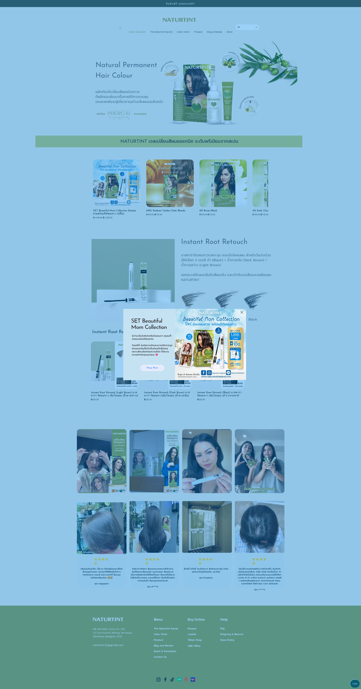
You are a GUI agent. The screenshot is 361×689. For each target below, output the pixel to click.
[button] (242, 312)
